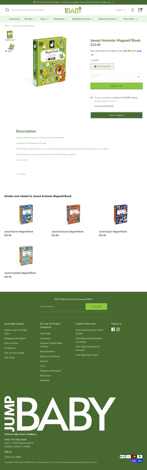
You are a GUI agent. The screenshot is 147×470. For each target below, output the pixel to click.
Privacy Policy (43, 462)
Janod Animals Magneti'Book (23, 26)
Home (6, 26)
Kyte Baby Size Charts (87, 355)
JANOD (95, 60)
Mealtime (59, 19)
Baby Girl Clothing (49, 356)
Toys (42, 366)
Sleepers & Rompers (51, 370)
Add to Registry (116, 115)
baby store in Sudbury (25, 434)
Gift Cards (9, 357)
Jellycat (44, 361)
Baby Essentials (107, 19)
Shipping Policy (69, 462)
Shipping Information (15, 338)
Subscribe (96, 306)
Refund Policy (81, 462)
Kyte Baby (45, 333)
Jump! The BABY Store (27, 462)
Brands (29, 19)
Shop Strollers (47, 351)
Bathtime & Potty (81, 19)
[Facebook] (113, 329)
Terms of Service (55, 462)
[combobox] (33, 10)
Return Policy (11, 343)
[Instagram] (118, 329)
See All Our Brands (14, 353)
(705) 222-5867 (13, 457)
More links (129, 19)
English (119, 10)
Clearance (14, 19)
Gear (43, 19)
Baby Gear (45, 375)
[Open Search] (7, 10)
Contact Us (10, 348)
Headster (45, 380)
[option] (50, 62)
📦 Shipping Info (102, 66)
